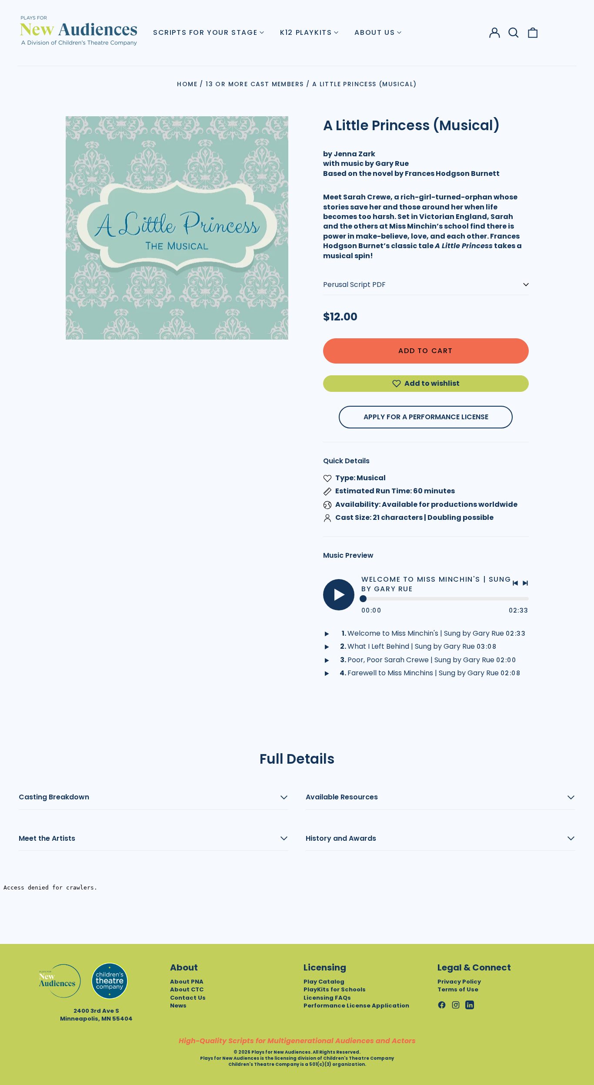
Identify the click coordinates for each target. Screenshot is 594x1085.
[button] (513, 32)
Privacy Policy (459, 981)
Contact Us (188, 998)
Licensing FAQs (327, 998)
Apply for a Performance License (426, 417)
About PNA (187, 981)
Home (187, 84)
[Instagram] (455, 1005)
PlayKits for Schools (335, 989)
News (178, 1005)
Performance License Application (356, 1005)
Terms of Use (457, 989)
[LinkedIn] (469, 1005)
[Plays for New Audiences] (78, 30)
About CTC (187, 989)
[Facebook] (441, 1005)
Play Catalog (324, 981)
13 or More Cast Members (255, 84)
